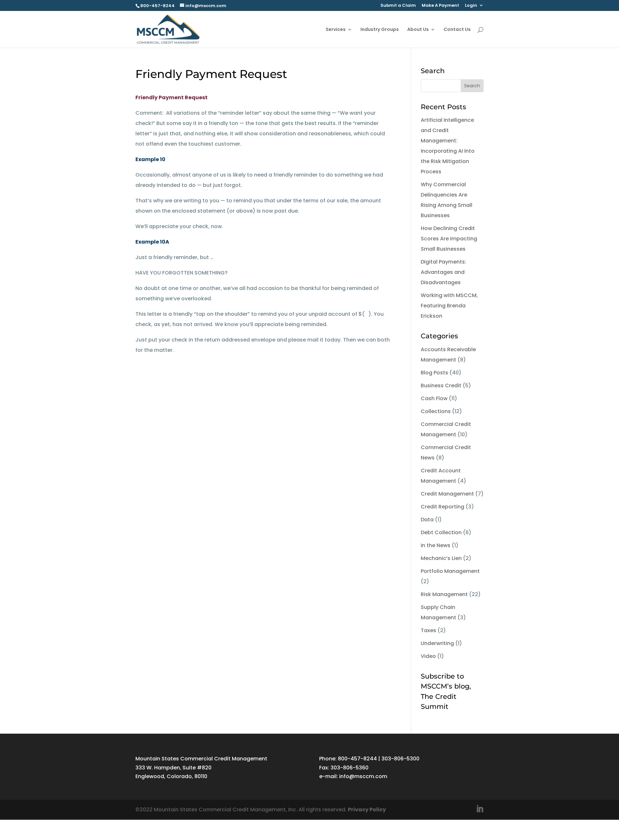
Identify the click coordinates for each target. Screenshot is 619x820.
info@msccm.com (363, 776)
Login (471, 5)
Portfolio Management (450, 571)
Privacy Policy (367, 809)
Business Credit (441, 385)
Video (428, 656)
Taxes (428, 630)
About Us (418, 30)
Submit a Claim (398, 5)
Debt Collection (441, 532)
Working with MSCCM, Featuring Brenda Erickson (449, 306)
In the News (435, 545)
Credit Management (447, 493)
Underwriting (437, 643)
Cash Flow (434, 398)
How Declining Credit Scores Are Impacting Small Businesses (449, 239)
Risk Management (444, 594)
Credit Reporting (442, 506)
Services (336, 30)
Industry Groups (379, 30)
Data (427, 519)
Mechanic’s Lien (441, 558)
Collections (436, 411)
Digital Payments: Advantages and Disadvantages (443, 272)
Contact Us (457, 30)
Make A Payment (440, 5)
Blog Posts (434, 372)
